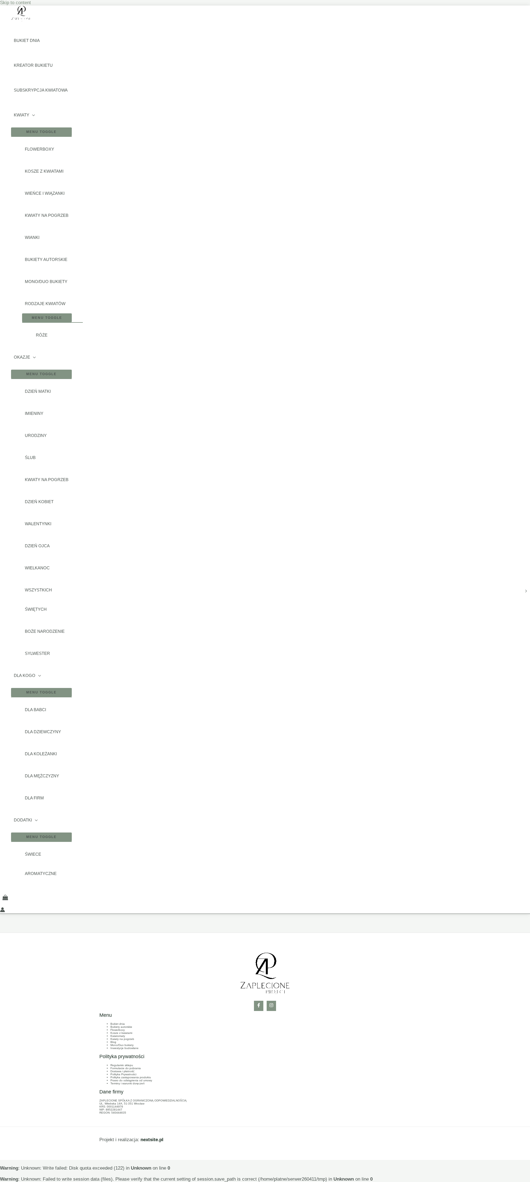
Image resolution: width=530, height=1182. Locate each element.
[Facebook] (258, 1006)
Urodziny (36, 435)
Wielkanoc (37, 567)
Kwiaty (21, 115)
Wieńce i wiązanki (45, 193)
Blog (113, 1042)
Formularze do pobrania (125, 1068)
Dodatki (23, 820)
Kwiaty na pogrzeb (46, 215)
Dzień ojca (37, 545)
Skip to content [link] (15, 2)
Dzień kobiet (39, 501)
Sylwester (37, 653)
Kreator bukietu (33, 65)
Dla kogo (24, 675)
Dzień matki (38, 391)
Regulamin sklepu (121, 1065)
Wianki (32, 237)
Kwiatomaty (117, 1035)
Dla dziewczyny (43, 731)
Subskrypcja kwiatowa (41, 90)
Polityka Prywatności (123, 1074)
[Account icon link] (2, 910)
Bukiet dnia (27, 40)
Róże (41, 335)
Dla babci (35, 709)
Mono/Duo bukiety (46, 281)
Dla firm (34, 798)
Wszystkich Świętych (38, 600)
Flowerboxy (39, 149)
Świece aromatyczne (41, 864)
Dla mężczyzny (42, 775)
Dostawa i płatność (122, 1071)
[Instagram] (271, 1006)
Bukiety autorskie (46, 259)
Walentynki (38, 523)
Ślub (30, 457)
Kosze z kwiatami (44, 171)
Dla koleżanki (41, 753)
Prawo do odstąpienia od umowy (131, 1080)
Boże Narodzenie (45, 631)
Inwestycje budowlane (124, 1048)
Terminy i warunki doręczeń (127, 1083)
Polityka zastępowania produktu (130, 1077)
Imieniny (34, 413)
